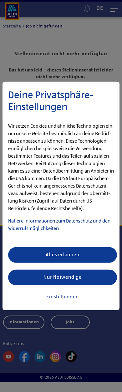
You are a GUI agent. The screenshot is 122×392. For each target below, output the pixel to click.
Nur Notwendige (62, 277)
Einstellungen (62, 297)
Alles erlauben (62, 254)
